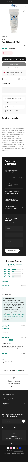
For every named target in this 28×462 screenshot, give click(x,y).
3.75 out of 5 (17, 265)
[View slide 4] (16, 388)
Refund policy (6, 454)
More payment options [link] (14, 67)
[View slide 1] (11, 388)
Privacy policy (13, 454)
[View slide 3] (14, 388)
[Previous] (2, 2)
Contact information (13, 456)
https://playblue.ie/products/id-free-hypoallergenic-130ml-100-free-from (13, 317)
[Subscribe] (22, 422)
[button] (5, 48)
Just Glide (4, 36)
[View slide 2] (12, 388)
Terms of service (20, 454)
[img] (5, 287)
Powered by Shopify (18, 452)
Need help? (23, 79)
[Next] (26, 2)
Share (5, 79)
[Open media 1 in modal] (23, 11)
